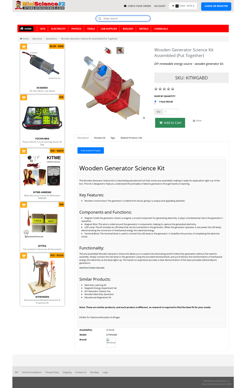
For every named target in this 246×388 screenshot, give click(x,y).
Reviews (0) (99, 137)
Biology (127, 28)
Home (28, 28)
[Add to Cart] (23, 46)
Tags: (113, 137)
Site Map (94, 372)
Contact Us (80, 372)
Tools (90, 28)
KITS (42, 28)
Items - (184, 5)
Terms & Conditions (32, 372)
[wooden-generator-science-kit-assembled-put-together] (112, 117)
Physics (75, 28)
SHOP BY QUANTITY (164, 96)
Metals (143, 28)
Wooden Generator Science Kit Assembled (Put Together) (89, 38)
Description (83, 137)
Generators (51, 38)
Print (198, 120)
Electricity (58, 28)
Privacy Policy (52, 372)
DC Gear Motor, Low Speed (42, 90)
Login (105, 372)
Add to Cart (172, 122)
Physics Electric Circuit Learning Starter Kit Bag (42, 143)
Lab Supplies (108, 28)
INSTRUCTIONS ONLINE (91, 267)
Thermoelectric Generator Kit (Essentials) (42, 249)
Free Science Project (91, 150)
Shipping (67, 372)
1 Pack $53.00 (166, 101)
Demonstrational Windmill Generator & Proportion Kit (42, 301)
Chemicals (160, 28)
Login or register (216, 6)
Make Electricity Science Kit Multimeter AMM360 (42, 197)
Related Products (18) (131, 137)
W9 (16, 372)
